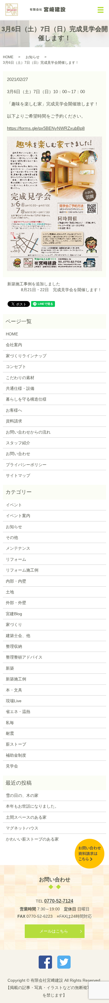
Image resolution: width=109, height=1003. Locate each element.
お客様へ (14, 410)
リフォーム (16, 559)
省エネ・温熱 (18, 711)
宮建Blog (14, 613)
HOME (8, 57)
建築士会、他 (18, 635)
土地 (10, 592)
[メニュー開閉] (100, 10)
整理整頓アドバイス (24, 657)
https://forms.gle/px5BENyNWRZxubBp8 (46, 128)
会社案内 (14, 344)
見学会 (12, 766)
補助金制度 (16, 755)
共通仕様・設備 (20, 388)
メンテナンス (18, 548)
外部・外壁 (16, 602)
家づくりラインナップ (26, 355)
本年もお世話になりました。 (32, 806)
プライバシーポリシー (26, 464)
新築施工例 (16, 679)
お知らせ (33, 57)
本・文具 (14, 690)
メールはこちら (54, 931)
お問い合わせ (18, 453)
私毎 (10, 722)
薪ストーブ (16, 744)
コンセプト (16, 366)
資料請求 (14, 421)
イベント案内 (18, 515)
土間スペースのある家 (26, 817)
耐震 (10, 733)
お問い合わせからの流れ (28, 432)
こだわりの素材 (20, 377)
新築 (10, 668)
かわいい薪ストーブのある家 (32, 839)
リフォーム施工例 (22, 570)
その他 (12, 537)
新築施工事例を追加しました (33, 284)
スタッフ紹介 (18, 443)
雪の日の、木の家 (22, 795)
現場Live (14, 700)
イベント (14, 505)
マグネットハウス (22, 828)
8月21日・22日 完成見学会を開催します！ (61, 289)
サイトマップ (18, 475)
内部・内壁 (16, 581)
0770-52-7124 (58, 900)
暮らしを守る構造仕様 (26, 399)
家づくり (14, 624)
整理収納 (14, 646)
